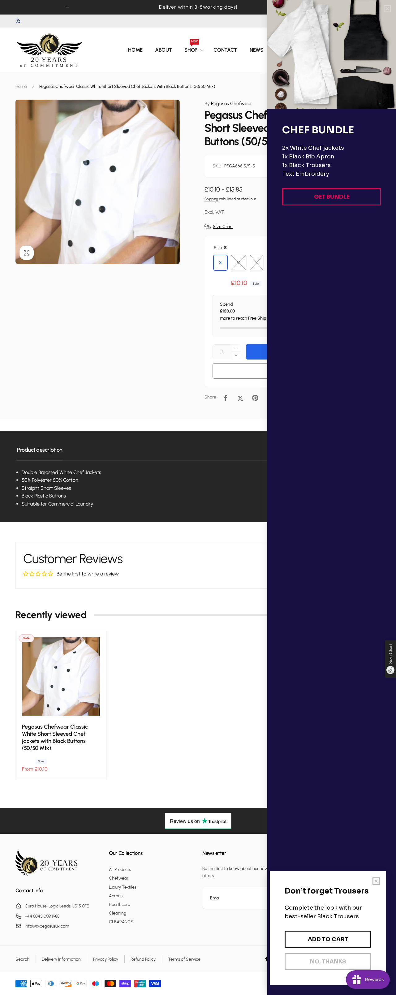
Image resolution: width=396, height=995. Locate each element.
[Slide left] (67, 7)
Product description (39, 449)
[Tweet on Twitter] (240, 398)
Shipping (211, 199)
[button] (193, 50)
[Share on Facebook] (225, 398)
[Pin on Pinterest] (255, 398)
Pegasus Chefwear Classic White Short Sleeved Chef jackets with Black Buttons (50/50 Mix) (55, 737)
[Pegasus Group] (46, 874)
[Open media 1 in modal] (97, 182)
